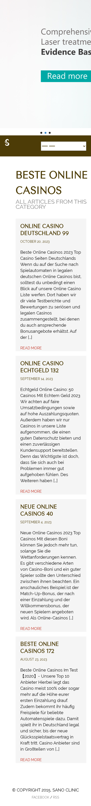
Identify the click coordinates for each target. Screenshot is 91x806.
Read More (31, 348)
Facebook (40, 797)
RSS (56, 797)
